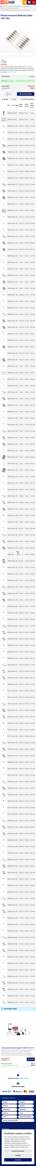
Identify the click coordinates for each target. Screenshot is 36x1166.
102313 (9, 736)
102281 (9, 885)
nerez (13, 113)
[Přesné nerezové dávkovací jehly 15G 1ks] (4, 366)
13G (16, 256)
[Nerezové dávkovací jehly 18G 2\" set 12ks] (4, 561)
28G (16, 918)
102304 (9, 548)
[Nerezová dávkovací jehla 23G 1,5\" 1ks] (4, 736)
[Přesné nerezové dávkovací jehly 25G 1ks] (4, 801)
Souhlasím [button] (18, 1160)
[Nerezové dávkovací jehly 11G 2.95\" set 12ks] (4, 210)
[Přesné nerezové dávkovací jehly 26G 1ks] (4, 840)
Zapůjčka (22, 1106)
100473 (9, 535)
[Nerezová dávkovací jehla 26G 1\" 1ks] (4, 846)
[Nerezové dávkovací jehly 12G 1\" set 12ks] (4, 243)
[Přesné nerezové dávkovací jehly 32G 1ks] (4, 996)
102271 (9, 690)
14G (16, 295)
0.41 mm (21, 684)
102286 (9, 983)
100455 (9, 645)
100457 (9, 723)
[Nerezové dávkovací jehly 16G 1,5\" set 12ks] (4, 444)
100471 (9, 431)
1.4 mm (21, 366)
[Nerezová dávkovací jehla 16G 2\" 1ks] (4, 451)
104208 (9, 113)
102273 (9, 729)
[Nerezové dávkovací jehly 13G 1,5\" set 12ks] (4, 288)
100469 (9, 314)
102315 (9, 775)
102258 (9, 398)
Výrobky (5, 99)
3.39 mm (27, 126)
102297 (9, 385)
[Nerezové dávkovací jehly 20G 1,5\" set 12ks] (4, 639)
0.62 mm (21, 606)
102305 (9, 580)
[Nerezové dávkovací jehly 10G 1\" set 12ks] (4, 152)
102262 (9, 502)
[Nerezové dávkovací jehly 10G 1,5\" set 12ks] (4, 158)
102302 (9, 509)
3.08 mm (27, 165)
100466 (9, 184)
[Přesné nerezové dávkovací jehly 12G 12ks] (4, 236)
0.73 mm (27, 684)
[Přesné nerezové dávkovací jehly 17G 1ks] (4, 476)
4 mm (26, 113)
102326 (9, 989)
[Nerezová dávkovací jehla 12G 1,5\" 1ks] (4, 230)
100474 (9, 587)
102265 (9, 574)
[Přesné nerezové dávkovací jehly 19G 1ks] (4, 567)
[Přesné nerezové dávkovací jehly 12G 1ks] (4, 217)
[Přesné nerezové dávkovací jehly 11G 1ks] (4, 165)
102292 (9, 249)
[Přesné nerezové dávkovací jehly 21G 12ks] (4, 665)
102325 (9, 970)
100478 (9, 742)
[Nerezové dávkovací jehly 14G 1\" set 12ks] (4, 321)
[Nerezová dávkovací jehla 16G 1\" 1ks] (4, 418)
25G (16, 801)
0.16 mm (21, 957)
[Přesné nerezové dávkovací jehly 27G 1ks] (4, 879)
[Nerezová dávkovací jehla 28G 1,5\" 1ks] (4, 931)
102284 (9, 944)
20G (16, 606)
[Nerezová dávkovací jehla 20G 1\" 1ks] (4, 613)
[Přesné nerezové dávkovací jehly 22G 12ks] (4, 704)
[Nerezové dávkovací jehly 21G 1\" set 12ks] (4, 671)
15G (16, 366)
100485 (9, 1002)
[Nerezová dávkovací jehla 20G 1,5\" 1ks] (4, 619)
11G (16, 165)
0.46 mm (27, 840)
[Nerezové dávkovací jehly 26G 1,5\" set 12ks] (4, 872)
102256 (9, 320)
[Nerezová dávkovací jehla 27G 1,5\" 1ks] (4, 892)
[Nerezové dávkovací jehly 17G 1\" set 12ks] (4, 502)
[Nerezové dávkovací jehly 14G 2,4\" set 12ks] (4, 347)
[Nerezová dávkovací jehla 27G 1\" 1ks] (4, 885)
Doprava (5, 1106)
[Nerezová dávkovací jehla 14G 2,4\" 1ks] (4, 334)
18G (16, 515)
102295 (9, 307)
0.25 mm (21, 801)
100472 (9, 496)
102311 (9, 697)
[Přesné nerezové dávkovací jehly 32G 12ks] (4, 1002)
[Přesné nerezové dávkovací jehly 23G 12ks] (4, 743)
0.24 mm (21, 840)
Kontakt (5, 1102)
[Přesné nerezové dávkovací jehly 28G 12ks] (4, 937)
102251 (9, 223)
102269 (9, 652)
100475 (9, 626)
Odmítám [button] (18, 1155)
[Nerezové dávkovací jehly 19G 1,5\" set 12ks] (4, 600)
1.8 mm (27, 366)
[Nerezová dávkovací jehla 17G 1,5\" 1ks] (4, 489)
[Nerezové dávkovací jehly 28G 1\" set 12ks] (4, 944)
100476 (9, 665)
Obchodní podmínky (25, 1116)
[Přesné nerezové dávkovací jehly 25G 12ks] (4, 821)
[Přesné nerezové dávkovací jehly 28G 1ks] (4, 918)
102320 (9, 872)
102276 (9, 788)
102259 (9, 418)
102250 (9, 191)
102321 (9, 892)
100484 (9, 976)
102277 (9, 807)
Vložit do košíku (27, 94)
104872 (9, 340)
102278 (9, 827)
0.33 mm (21, 723)
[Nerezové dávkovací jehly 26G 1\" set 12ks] (4, 866)
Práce (4, 1116)
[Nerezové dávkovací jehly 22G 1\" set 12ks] (4, 710)
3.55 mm (21, 113)
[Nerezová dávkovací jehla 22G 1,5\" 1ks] (4, 697)
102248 (9, 152)
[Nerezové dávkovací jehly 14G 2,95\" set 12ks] (4, 373)
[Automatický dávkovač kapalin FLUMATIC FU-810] (18, 1030)
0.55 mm (27, 762)
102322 (9, 911)
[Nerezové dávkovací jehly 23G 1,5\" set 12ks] (4, 756)
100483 (9, 937)
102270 (9, 671)
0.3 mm (27, 957)
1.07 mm (21, 476)
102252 (9, 243)
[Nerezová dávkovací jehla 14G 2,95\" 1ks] (4, 353)
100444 (9, 126)
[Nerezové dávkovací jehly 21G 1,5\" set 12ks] (4, 678)
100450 (9, 411)
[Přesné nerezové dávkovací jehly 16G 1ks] (4, 412)
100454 (9, 606)
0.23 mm (27, 996)
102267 (9, 613)
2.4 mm (27, 256)
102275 (9, 768)
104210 (9, 119)
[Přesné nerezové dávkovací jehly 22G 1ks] (4, 684)
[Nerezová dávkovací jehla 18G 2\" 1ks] (4, 554)
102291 (9, 230)
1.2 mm (21, 411)
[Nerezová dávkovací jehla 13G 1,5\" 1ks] (4, 269)
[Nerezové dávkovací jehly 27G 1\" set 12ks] (4, 905)
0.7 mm (21, 567)
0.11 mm (21, 996)
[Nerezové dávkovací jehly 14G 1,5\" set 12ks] (4, 327)
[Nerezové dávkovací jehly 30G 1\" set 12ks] (4, 983)
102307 (9, 619)
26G (16, 840)
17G (16, 476)
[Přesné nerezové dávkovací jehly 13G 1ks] (4, 256)
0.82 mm (27, 645)
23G (16, 723)
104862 (9, 210)
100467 (9, 236)
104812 (9, 450)
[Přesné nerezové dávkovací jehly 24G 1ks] (4, 762)
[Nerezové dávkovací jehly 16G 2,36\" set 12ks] (4, 470)
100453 (9, 567)
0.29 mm (21, 762)
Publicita (22, 1102)
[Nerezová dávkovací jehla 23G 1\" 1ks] (4, 730)
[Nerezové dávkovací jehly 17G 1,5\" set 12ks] (4, 509)
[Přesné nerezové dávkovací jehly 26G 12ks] (4, 859)
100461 (9, 879)
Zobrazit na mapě (18, 1086)
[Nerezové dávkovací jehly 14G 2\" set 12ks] (4, 360)
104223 (9, 333)
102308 (9, 639)
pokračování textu (11, 72)
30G (16, 957)
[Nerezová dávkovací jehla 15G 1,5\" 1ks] (4, 386)
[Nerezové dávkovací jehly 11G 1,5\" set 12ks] (4, 197)
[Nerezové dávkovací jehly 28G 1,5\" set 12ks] (4, 950)
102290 (9, 197)
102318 (9, 833)
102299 (9, 424)
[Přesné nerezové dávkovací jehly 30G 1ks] (4, 957)
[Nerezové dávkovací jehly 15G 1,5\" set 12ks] (4, 405)
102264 (9, 541)
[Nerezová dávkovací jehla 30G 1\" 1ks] (4, 963)
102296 (9, 327)
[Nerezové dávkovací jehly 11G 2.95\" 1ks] (4, 204)
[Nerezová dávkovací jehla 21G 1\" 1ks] (4, 652)
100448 (9, 295)
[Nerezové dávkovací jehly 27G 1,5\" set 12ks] (4, 911)
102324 (9, 950)
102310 (9, 677)
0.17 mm (21, 918)
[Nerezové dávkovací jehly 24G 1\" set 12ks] (4, 788)
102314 (9, 755)
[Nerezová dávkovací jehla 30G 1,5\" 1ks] (4, 970)
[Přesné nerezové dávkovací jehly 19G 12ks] (4, 587)
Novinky (5, 1113)
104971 (9, 470)
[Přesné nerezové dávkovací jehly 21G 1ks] (4, 645)
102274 (9, 749)
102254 (9, 282)
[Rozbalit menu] (33, 2)
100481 (9, 859)
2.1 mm (27, 295)
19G (16, 567)
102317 (9, 814)
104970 (9, 463)
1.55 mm (21, 295)
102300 (9, 444)
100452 (9, 515)
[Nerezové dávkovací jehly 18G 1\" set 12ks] (4, 541)
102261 (9, 483)
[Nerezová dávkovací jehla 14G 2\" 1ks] (4, 340)
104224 (9, 346)
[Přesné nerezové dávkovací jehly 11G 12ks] (4, 184)
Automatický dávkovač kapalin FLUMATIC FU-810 (17, 1048)
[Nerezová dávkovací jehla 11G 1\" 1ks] (4, 171)
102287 (9, 139)
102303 (9, 528)
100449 (9, 366)
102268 (9, 632)
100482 (9, 898)
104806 (9, 554)
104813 (9, 457)
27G (16, 879)
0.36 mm (27, 918)
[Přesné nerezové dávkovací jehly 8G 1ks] (4, 113)
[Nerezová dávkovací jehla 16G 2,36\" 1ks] (4, 464)
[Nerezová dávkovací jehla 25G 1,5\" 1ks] (4, 814)
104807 (9, 561)
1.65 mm (27, 411)
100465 (9, 145)
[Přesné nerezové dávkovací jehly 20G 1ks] (4, 606)
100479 (9, 781)
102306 (9, 600)
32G (16, 996)
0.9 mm (21, 515)
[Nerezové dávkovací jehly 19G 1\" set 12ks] (4, 593)
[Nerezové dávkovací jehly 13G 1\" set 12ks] (4, 282)
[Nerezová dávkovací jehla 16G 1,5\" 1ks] (4, 425)
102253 (9, 262)
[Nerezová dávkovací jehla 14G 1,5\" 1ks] (4, 308)
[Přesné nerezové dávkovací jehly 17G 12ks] (4, 496)
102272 (9, 710)
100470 (9, 392)
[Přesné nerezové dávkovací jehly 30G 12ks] (4, 976)
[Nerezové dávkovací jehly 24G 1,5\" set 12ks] (4, 795)
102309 (9, 658)
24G (16, 762)
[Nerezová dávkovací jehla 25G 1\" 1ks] (4, 808)
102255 (9, 301)
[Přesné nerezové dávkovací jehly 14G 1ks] (4, 295)
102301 (9, 489)
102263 (9, 522)
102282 (9, 905)
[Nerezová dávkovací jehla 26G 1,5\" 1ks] (4, 853)
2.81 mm (21, 126)
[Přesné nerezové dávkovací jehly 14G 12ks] (4, 314)
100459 (9, 801)
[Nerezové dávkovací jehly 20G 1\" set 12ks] (4, 632)
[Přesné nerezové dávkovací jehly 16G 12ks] (4, 431)
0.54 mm (27, 768)
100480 (9, 820)
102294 (9, 288)
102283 (9, 924)
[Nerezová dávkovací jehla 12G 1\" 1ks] (4, 223)
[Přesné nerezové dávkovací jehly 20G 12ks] (4, 626)
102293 (9, 269)
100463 (9, 957)
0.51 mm (21, 645)
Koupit (32, 1059)
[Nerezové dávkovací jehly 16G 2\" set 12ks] (4, 457)
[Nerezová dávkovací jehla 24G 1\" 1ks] (4, 769)
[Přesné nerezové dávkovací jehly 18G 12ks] (4, 535)
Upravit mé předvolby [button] (18, 1151)
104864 (9, 372)
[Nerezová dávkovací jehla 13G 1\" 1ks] (4, 262)
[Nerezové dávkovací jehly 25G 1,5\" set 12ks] (4, 833)
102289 (9, 178)
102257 (9, 379)
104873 (9, 359)
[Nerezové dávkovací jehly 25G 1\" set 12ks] (4, 827)
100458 (9, 762)
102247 (9, 132)
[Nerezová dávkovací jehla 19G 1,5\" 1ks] (4, 580)
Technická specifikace (28, 99)
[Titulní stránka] (8, 2)
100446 (9, 217)
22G (16, 684)
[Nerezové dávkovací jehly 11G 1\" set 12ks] (4, 191)
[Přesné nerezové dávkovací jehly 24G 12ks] (4, 782)
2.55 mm (21, 165)
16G (16, 411)
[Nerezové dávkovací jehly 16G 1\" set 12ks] (4, 438)
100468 (9, 275)
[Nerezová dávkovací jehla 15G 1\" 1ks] (4, 379)
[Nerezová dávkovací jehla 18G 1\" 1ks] (4, 522)
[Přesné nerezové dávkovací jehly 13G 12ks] (4, 275)
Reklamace (6, 1109)
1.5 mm (27, 476)
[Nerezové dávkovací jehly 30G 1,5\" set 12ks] (4, 989)
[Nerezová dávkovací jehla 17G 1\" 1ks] (4, 483)
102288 (9, 158)
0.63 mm (27, 723)
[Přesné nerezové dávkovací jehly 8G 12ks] (4, 119)
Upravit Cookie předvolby (10, 1120)
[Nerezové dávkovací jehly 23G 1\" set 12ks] (4, 749)
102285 (9, 963)
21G (16, 645)
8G (16, 113)
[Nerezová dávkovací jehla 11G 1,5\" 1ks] (4, 178)
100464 (9, 996)
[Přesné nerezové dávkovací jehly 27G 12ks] (4, 898)
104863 (9, 353)
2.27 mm (21, 217)
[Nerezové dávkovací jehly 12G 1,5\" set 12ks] (4, 249)
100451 (9, 476)
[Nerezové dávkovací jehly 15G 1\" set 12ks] (4, 399)
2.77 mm (27, 217)
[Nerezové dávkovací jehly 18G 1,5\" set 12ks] (4, 548)
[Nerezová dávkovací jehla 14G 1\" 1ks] (4, 301)
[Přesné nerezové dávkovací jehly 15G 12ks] (4, 392)
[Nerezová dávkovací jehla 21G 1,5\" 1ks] (4, 658)
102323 (9, 931)
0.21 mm (21, 879)
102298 (9, 405)
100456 (9, 684)
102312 (9, 716)
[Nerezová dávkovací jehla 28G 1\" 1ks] (4, 924)
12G (16, 217)
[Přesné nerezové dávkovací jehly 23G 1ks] (4, 723)
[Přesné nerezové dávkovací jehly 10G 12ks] (4, 145)
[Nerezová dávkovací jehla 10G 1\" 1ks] (4, 132)
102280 (9, 866)
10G (16, 126)
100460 (9, 840)
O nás (21, 1113)
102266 (9, 593)
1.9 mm (21, 256)
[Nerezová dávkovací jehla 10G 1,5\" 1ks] (4, 139)
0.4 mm (27, 879)
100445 (9, 165)
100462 (9, 918)
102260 (9, 437)
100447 (9, 256)
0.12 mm (21, 963)
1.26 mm (27, 515)
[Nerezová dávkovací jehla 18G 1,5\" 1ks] (4, 528)
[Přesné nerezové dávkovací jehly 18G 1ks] (4, 515)
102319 (9, 853)
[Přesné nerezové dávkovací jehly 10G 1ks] (4, 126)
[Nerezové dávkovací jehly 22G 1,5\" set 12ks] (4, 717)
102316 (9, 794)
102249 (9, 171)
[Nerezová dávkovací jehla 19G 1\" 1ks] (4, 574)
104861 (9, 204)
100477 (9, 703)
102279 (9, 846)
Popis (14, 99)
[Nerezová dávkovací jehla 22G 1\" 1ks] (4, 691)
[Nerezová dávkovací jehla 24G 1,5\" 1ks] (4, 775)
